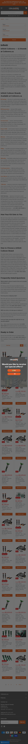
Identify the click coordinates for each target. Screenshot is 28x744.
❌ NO (14, 373)
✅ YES (14, 370)
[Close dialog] (26, 358)
